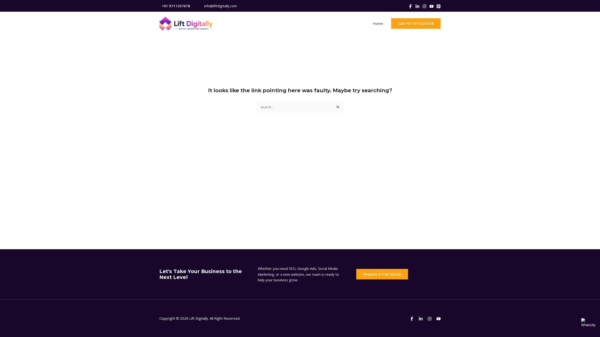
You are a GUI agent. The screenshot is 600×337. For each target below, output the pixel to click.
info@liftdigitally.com (220, 6)
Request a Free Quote (382, 274)
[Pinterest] (438, 6)
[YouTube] (431, 6)
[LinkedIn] (417, 6)
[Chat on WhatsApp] (588, 325)
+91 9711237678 (176, 6)
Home (378, 23)
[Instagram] (424, 6)
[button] (416, 23)
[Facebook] (410, 6)
